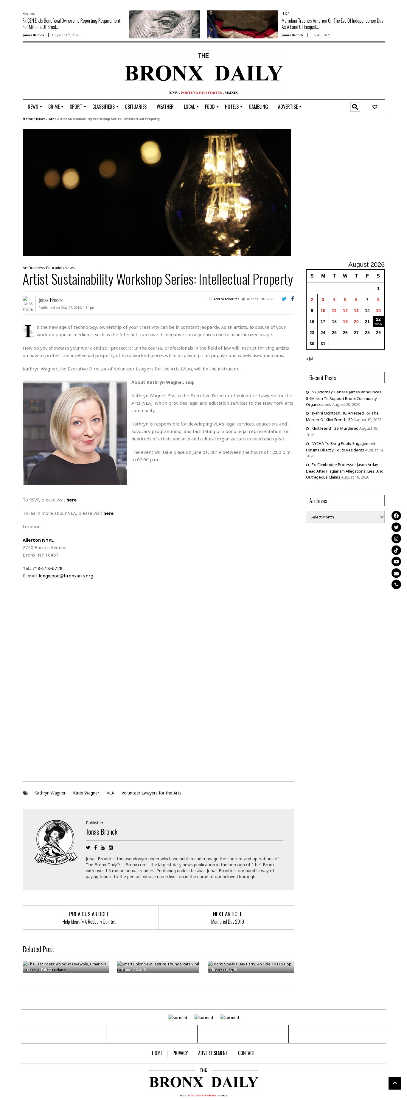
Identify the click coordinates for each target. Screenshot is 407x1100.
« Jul (309, 358)
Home (28, 118)
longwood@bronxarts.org (66, 576)
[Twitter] (396, 527)
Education (55, 267)
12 (345, 310)
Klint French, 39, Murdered (335, 428)
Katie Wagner (86, 793)
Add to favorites (227, 299)
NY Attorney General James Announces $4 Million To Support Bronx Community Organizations (343, 398)
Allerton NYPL (38, 540)
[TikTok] (396, 550)
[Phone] (396, 584)
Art (51, 118)
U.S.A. (286, 13)
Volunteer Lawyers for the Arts (151, 793)
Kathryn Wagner (50, 793)
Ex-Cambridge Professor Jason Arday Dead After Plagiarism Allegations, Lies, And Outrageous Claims (344, 471)
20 (356, 321)
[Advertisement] (57, 72)
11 (334, 310)
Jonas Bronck (33, 35)
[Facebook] (396, 516)
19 (345, 321)
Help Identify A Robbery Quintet (89, 921)
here (71, 500)
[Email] (396, 573)
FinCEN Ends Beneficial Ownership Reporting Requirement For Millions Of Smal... (71, 23)
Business (29, 13)
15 (378, 310)
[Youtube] (396, 561)
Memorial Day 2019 (227, 921)
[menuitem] (33, 107)
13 (356, 310)
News (40, 118)
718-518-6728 (47, 568)
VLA (110, 793)
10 (323, 310)
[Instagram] (396, 538)
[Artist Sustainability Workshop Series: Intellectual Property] (157, 192)
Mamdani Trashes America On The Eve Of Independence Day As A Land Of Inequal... (332, 23)
